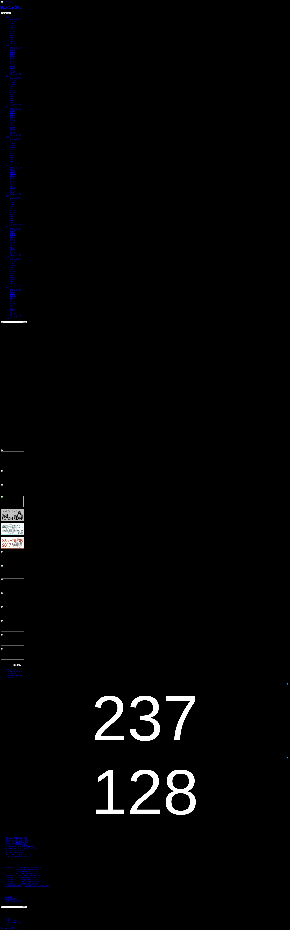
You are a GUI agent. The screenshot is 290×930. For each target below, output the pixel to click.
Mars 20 (13, 204)
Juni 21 (12, 180)
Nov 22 (12, 161)
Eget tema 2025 (15, 74)
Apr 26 (12, 27)
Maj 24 (12, 88)
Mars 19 (13, 235)
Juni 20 (12, 210)
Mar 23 (12, 115)
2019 (7, 227)
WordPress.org (10, 903)
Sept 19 (12, 247)
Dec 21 (12, 192)
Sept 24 (12, 96)
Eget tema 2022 (15, 164)
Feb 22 (12, 143)
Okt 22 (12, 159)
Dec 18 (12, 284)
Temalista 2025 (15, 48)
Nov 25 (12, 70)
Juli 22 (12, 153)
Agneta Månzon (11, 867)
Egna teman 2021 (16, 194)
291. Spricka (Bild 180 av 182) (16, 842)
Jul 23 (12, 123)
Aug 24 (12, 94)
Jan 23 (12, 111)
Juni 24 (12, 90)
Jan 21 (12, 170)
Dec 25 (12, 72)
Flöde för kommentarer (13, 901)
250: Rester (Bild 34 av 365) (30, 877)
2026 (7, 17)
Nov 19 (12, 251)
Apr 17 (12, 298)
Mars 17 (13, 296)
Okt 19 (12, 249)
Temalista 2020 (15, 198)
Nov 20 (12, 220)
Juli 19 (12, 243)
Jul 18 (12, 273)
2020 (7, 196)
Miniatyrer (9, 677)
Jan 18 (12, 261)
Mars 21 (13, 174)
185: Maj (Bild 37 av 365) (29, 884)
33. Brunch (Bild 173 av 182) (16, 856)
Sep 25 (12, 66)
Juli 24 (12, 92)
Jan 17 (12, 292)
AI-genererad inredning (13, 675)
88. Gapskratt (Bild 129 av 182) (27, 869)
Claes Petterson (10, 877)
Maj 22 (12, 149)
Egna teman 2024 (16, 105)
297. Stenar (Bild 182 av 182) (16, 838)
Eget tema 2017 (15, 316)
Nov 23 (12, 131)
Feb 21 (12, 172)
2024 (7, 76)
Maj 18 (12, 269)
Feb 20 (12, 202)
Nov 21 (12, 190)
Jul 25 (12, 62)
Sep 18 (12, 277)
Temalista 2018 (15, 259)
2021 (7, 166)
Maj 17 (12, 300)
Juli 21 (12, 182)
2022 (7, 137)
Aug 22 (12, 155)
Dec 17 (12, 314)
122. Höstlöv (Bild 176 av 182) (16, 850)
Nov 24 (12, 100)
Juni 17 (12, 302)
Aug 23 (12, 125)
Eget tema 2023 (15, 135)
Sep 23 (12, 127)
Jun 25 (12, 60)
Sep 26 (12, 37)
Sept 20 (12, 216)
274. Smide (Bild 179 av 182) (16, 844)
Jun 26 (12, 31)
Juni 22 (12, 151)
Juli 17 (12, 304)
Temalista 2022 (15, 139)
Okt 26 (12, 39)
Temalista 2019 (15, 229)
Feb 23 (12, 113)
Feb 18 (12, 263)
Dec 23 (12, 133)
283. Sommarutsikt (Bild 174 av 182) (18, 854)
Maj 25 (12, 58)
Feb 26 (12, 23)
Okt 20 (12, 218)
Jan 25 (12, 50)
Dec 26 (12, 44)
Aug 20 (12, 214)
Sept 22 (12, 157)
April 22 (13, 147)
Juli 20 (12, 212)
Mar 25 (12, 54)
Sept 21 (12, 186)
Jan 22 (12, 141)
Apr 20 (12, 206)
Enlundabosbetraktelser (13, 886)
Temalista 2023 (15, 109)
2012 (7, 318)
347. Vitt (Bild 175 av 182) (15, 852)
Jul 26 (12, 33)
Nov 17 (12, 312)
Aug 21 (12, 184)
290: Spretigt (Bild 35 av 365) (30, 880)
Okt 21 (12, 188)
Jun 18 (12, 271)
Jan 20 (12, 200)
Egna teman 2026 (11, 673)
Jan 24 (12, 80)
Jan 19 (12, 231)
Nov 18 (12, 281)
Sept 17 (12, 308)
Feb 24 (12, 82)
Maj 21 (12, 178)
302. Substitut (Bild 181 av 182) (16, 840)
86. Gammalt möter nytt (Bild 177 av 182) (20, 848)
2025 (7, 46)
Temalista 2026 (15, 19)
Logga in (8, 897)
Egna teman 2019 (16, 255)
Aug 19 (12, 245)
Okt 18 (12, 279)
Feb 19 (12, 233)
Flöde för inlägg (11, 899)
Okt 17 (12, 310)
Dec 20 (12, 222)
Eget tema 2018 (15, 286)
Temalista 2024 (15, 78)
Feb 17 (12, 294)
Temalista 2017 (15, 290)
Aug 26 (12, 35)
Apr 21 (12, 176)
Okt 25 (12, 68)
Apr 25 (12, 56)
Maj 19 (12, 239)
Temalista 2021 (15, 168)
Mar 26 (12, 25)
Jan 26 (12, 21)
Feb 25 (12, 52)
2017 (7, 288)
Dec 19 (12, 253)
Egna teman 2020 (16, 225)
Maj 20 (12, 208)
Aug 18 (12, 275)
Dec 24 (12, 102)
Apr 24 (12, 86)
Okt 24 (12, 98)
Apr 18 (12, 267)
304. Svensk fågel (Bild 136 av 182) (29, 871)
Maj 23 (12, 119)
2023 (7, 107)
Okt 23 (12, 129)
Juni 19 (12, 241)
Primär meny (6, 13)
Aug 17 (12, 306)
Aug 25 (12, 64)
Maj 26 (12, 29)
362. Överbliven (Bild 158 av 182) (28, 873)
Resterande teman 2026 (13, 671)
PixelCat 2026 (11, 7)
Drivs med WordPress (9, 928)
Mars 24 (13, 84)
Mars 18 (13, 265)
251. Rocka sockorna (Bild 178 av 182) (19, 846)
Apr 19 (12, 237)
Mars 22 (13, 145)
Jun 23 (12, 121)
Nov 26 (12, 41)
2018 (7, 257)
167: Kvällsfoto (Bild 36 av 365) (31, 882)
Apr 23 (12, 117)
